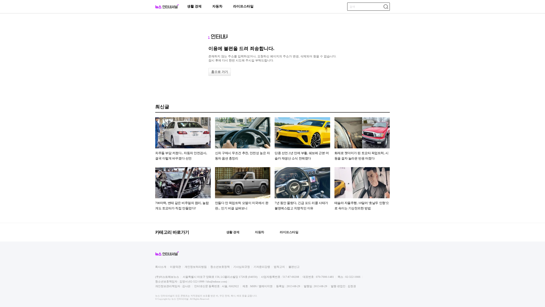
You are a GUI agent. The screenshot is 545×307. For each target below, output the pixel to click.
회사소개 (160, 266)
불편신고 (294, 266)
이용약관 (175, 266)
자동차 (217, 6)
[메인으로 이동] (167, 8)
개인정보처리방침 (196, 266)
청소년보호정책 (220, 266)
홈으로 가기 (219, 72)
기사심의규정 (241, 266)
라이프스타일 (243, 6)
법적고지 (279, 266)
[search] (385, 6)
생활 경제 (194, 6)
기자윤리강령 (262, 266)
